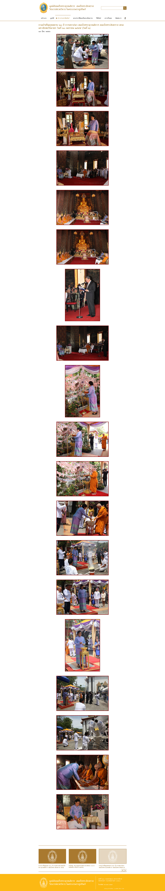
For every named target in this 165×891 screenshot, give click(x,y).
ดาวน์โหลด (108, 18)
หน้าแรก (44, 18)
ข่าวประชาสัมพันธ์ (63, 18)
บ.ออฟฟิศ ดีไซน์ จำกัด (119, 888)
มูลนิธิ (52, 18)
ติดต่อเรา (119, 18)
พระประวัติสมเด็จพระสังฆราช (82, 18)
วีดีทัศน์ (98, 18)
